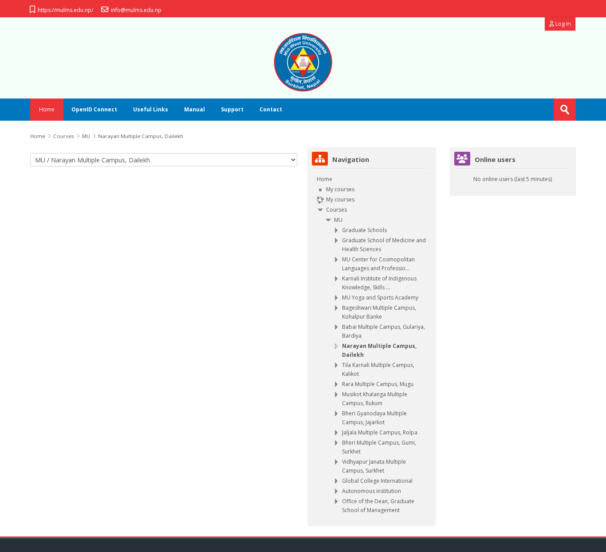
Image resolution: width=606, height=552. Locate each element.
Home (47, 109)
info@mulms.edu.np (136, 10)
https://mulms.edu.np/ (65, 10)
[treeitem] (371, 345)
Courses (336, 209)
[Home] (302, 62)
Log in (562, 24)
